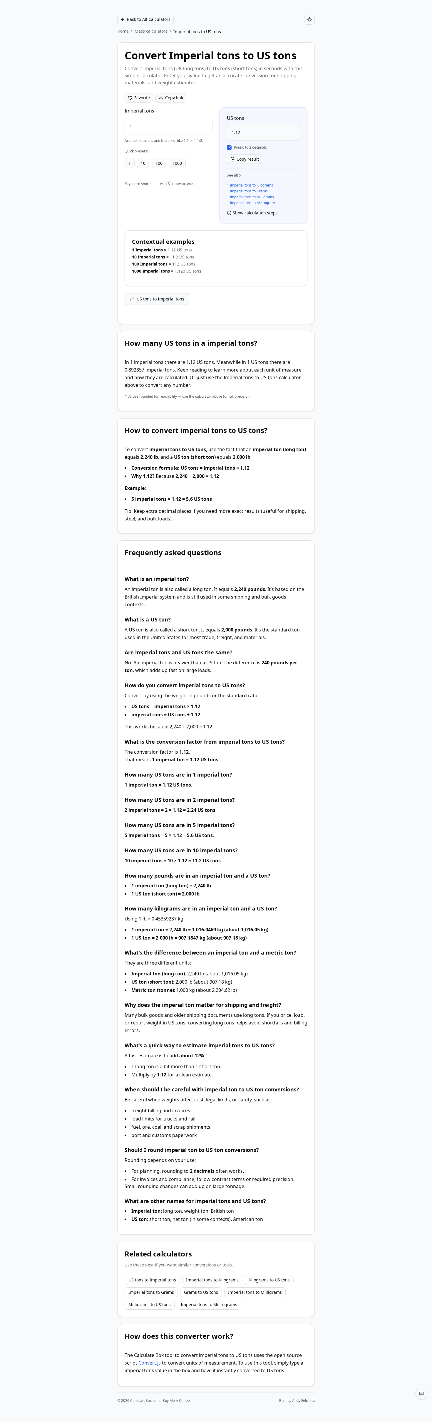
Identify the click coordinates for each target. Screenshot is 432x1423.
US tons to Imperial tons (160, 299)
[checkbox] (229, 147)
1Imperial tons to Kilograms (250, 185)
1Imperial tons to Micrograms (252, 203)
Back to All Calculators (148, 19)
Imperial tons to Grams (151, 1292)
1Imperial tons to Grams (247, 191)
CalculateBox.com (145, 1400)
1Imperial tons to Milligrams (250, 197)
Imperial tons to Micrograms (209, 1304)
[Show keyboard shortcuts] (421, 1394)
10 (143, 163)
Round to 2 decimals (250, 147)
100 (159, 163)
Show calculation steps (255, 213)
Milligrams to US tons (149, 1304)
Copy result (248, 159)
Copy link (174, 97)
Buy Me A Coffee (176, 1400)
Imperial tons (139, 110)
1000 (177, 163)
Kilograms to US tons (269, 1280)
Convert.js (149, 1363)
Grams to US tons (201, 1292)
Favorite (142, 97)
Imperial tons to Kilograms (212, 1280)
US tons (235, 118)
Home (123, 31)
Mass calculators (151, 31)
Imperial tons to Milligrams (255, 1292)
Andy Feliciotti (303, 1400)
